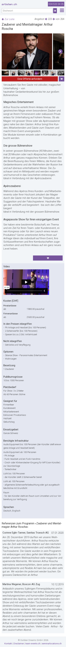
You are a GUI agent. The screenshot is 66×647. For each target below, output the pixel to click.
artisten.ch (9, 4)
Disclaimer (19, 643)
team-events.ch (32, 643)
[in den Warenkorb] (61, 78)
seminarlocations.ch (52, 643)
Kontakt (8, 643)
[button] (60, 51)
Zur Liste (9, 19)
